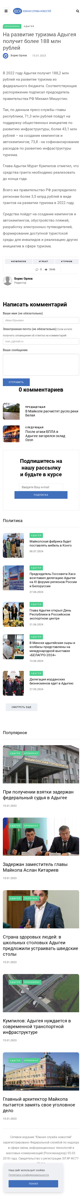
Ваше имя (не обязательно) (23, 313)
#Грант (43, 261)
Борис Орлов (19, 55)
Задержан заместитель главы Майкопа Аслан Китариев (35, 867)
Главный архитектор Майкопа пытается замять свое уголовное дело (39, 1104)
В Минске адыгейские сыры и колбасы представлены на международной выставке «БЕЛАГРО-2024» (52, 649)
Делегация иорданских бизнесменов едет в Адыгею (51, 681)
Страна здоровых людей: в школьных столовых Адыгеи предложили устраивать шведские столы (40, 945)
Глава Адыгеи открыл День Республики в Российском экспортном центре (50, 614)
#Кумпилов (18, 261)
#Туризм (66, 261)
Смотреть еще (21, 707)
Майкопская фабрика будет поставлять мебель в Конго (51, 543)
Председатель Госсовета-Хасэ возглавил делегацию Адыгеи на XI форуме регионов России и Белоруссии (53, 580)
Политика (13, 520)
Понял (33, 1183)
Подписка (41, 495)
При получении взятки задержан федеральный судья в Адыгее (38, 794)
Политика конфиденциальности (29, 1175)
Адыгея (29, 26)
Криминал (31, 753)
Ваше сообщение (15, 350)
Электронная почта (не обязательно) (30, 329)
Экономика (12, 26)
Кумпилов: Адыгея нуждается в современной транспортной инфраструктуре (37, 1026)
